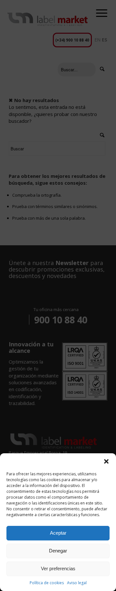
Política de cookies (47, 582)
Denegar (58, 550)
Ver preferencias (58, 568)
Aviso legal (77, 582)
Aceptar (58, 533)
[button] (106, 461)
